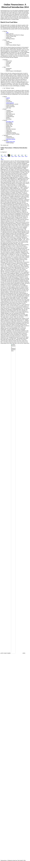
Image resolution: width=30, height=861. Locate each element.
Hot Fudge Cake (9, 121)
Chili (7, 32)
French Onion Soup (10, 141)
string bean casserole (10, 139)
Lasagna (8, 97)
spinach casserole (10, 102)
